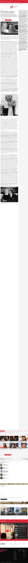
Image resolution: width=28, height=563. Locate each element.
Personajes (8, 2)
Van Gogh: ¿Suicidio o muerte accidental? (24, 513)
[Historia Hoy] (14, 7)
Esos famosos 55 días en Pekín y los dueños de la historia (5, 468)
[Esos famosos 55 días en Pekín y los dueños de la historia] (1, 468)
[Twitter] (26, 0)
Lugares (11, 2)
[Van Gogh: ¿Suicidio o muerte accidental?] (1, 474)
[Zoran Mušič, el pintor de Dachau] (1, 478)
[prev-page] (13, 517)
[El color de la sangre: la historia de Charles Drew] (1, 464)
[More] (12, 455)
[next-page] (15, 517)
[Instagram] (25, 0)
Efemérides (18, 2)
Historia (13, 2)
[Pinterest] (9, 20)
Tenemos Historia (20, 549)
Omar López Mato (4, 514)
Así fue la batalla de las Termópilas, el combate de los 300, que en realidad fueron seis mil (6, 472)
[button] (23, 0)
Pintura (3, 2)
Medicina (6, 2)
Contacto (24, 553)
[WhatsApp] (11, 20)
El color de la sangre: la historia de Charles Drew (3, 513)
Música (1, 2)
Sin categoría (4, 470)
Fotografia (15, 2)
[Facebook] (24, 0)
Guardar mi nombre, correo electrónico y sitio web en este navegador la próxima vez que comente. (12, 497)
